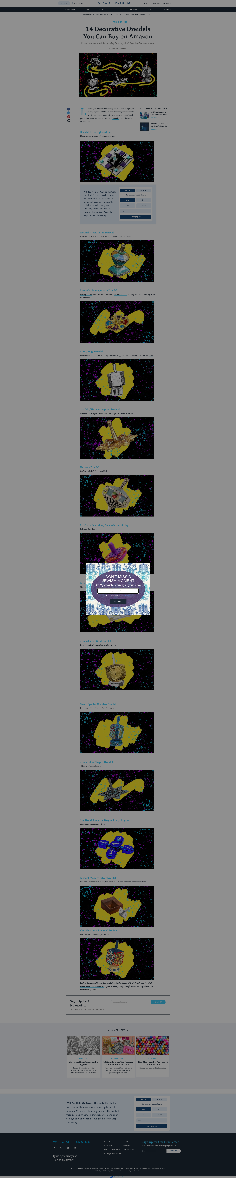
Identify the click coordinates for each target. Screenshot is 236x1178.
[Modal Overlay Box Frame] (118, 589)
